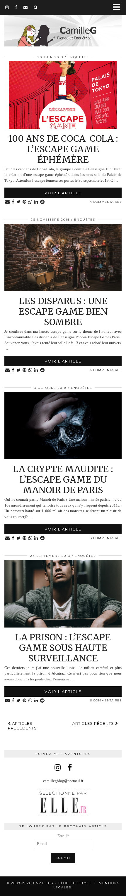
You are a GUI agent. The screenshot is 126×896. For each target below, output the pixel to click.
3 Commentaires (106, 538)
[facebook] (16, 7)
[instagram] (7, 7)
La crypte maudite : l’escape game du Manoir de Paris (63, 479)
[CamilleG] (63, 24)
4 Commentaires (106, 202)
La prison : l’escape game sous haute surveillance (63, 648)
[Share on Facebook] (13, 202)
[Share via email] (7, 202)
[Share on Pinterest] (25, 202)
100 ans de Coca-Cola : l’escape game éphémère (63, 149)
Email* (63, 835)
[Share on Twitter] (19, 202)
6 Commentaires (106, 700)
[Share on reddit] (42, 202)
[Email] (25, 7)
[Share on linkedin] (36, 202)
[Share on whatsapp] (30, 202)
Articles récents (93, 723)
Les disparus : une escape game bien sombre (63, 311)
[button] (118, 7)
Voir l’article (63, 192)
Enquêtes (78, 57)
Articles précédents (22, 725)
